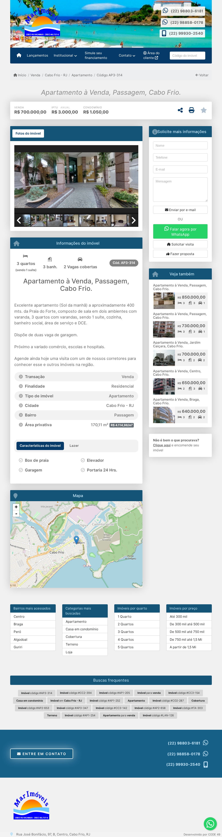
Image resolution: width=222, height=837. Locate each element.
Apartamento (82, 75)
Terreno (72, 644)
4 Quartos (126, 639)
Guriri (18, 647)
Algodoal (20, 639)
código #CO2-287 (168, 700)
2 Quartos (126, 624)
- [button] (16, 513)
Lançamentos (37, 55)
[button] (23, 180)
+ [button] (16, 507)
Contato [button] (125, 55)
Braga (18, 624)
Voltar (203, 75)
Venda (35, 75)
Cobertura (74, 637)
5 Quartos (126, 647)
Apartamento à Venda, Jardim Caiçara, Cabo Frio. (176, 344)
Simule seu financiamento (96, 55)
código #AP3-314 (36, 693)
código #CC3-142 (111, 708)
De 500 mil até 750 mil (187, 632)
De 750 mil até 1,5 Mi (186, 639)
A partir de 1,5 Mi (183, 647)
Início (21, 75)
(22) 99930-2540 (186, 33)
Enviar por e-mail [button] (182, 210)
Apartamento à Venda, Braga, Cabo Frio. (176, 401)
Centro (19, 616)
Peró (17, 632)
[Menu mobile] (19, 55)
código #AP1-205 (114, 692)
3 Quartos (126, 632)
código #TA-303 (188, 708)
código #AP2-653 (33, 708)
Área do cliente (151, 55)
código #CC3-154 (184, 692)
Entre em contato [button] (43, 754)
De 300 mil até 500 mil (187, 624)
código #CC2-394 (76, 692)
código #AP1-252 (105, 700)
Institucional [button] (63, 55)
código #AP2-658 (150, 708)
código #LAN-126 (158, 715)
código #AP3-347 (72, 708)
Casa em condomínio (82, 629)
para (149, 692)
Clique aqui (162, 445)
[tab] (28, 133)
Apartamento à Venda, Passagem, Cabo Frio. (180, 287)
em (66, 700)
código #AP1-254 (80, 715)
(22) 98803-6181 (187, 11)
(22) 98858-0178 (186, 22)
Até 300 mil (178, 616)
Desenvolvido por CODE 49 (202, 834)
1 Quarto (124, 616)
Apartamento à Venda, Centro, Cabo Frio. (177, 373)
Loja (69, 652)
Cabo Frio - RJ (56, 75)
